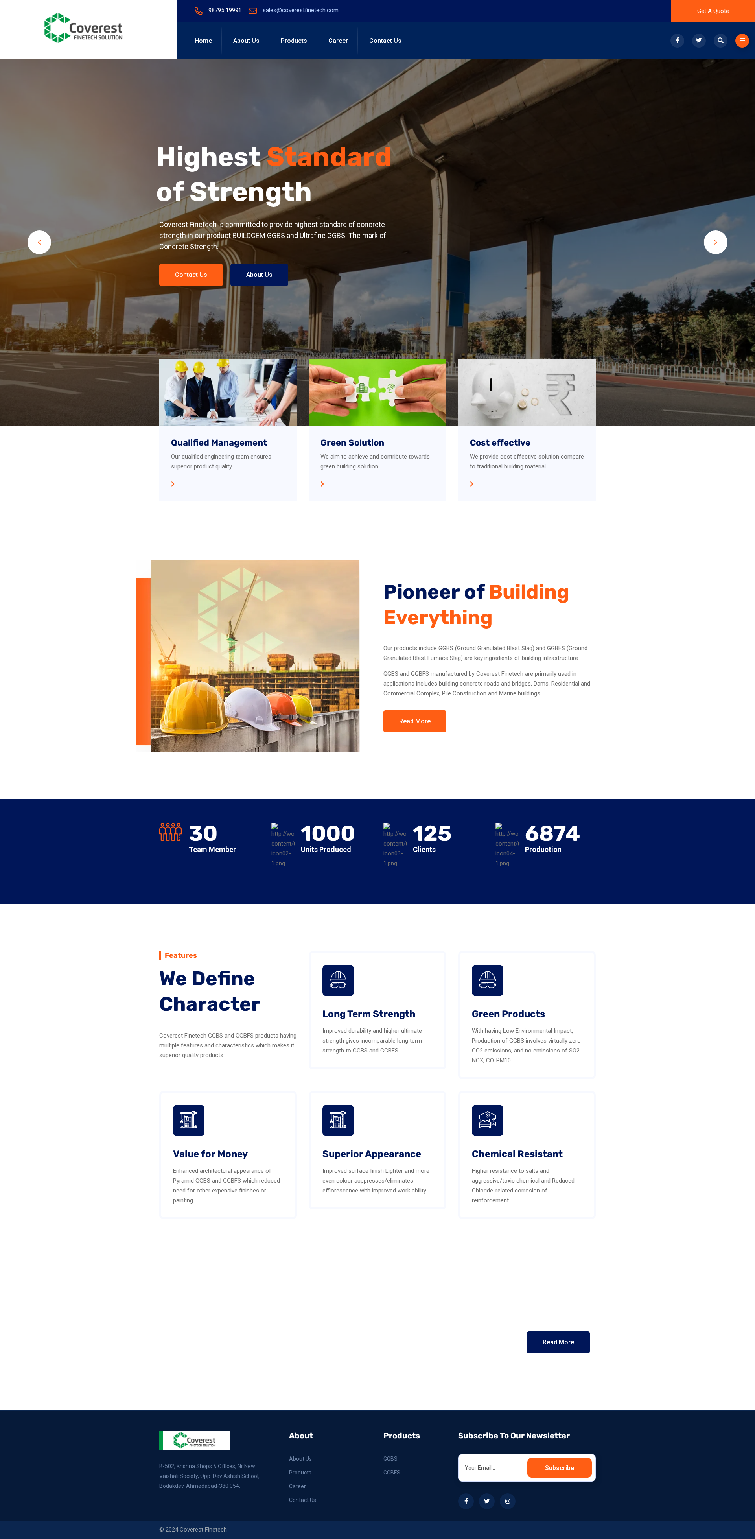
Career (338, 40)
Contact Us (385, 40)
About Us (246, 40)
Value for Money (210, 1153)
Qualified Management (219, 442)
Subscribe (559, 1468)
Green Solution (352, 442)
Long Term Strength (369, 1013)
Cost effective (500, 442)
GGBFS (391, 1472)
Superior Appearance (371, 1153)
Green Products (508, 1013)
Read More (415, 721)
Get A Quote (713, 11)
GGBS (390, 1459)
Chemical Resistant (517, 1153)
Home (203, 40)
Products (294, 40)
